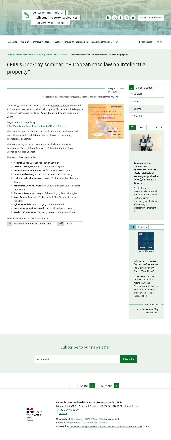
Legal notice (73, 422)
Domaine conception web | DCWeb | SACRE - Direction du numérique (106, 426)
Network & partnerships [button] (76, 42)
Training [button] (25, 42)
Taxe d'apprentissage (152, 17)
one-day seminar (60, 105)
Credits (103, 422)
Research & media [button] (41, 42)
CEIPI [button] (14, 42)
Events (63, 54)
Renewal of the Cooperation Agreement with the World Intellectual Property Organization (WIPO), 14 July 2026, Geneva (146, 173)
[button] (117, 42)
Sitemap (60, 422)
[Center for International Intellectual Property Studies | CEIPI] (26, 15)
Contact (63, 413)
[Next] (161, 127)
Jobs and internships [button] (101, 42)
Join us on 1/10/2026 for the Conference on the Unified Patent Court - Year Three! (146, 266)
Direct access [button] (145, 42)
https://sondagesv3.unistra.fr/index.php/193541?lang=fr (37, 125)
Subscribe (128, 359)
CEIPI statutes (89, 422)
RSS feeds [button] (106, 386)
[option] (146, 175)
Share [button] (84, 386)
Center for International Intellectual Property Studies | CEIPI (32, 54)
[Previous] (156, 127)
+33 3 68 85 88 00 (69, 409)
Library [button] (56, 42)
